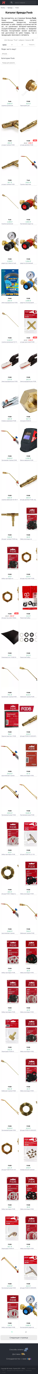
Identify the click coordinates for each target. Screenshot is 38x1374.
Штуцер (4, 53)
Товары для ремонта (8, 63)
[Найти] (11, 3)
